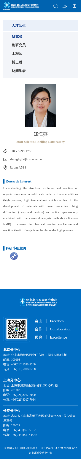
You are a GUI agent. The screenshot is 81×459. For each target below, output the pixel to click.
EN (65, 6)
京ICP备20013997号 (52, 448)
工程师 (17, 53)
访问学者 (19, 71)
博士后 (17, 62)
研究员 (17, 36)
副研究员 (19, 45)
